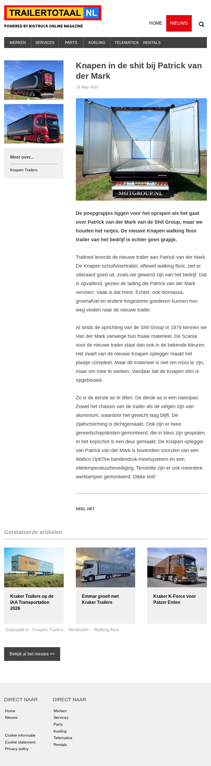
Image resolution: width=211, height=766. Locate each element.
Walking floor (106, 629)
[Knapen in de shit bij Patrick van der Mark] (141, 149)
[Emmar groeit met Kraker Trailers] (105, 567)
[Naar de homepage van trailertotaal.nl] (52, 12)
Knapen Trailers (24, 170)
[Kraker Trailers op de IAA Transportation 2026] (34, 567)
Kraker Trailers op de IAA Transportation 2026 (32, 602)
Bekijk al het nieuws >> (32, 654)
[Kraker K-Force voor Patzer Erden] (177, 567)
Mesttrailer (78, 629)
